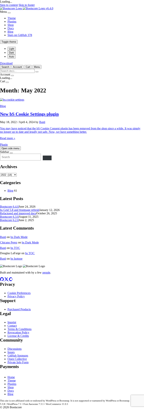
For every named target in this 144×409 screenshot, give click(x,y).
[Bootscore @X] (6, 280)
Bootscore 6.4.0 (9, 206)
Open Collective (17, 359)
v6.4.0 (49, 8)
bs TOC (15, 247)
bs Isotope (16, 258)
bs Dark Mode (19, 237)
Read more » (7, 138)
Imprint (12, 322)
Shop (11, 24)
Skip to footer (27, 5)
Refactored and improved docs (18, 213)
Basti (42, 122)
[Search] (47, 158)
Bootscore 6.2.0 (9, 220)
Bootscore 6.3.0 (9, 216)
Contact (12, 325)
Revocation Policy (18, 332)
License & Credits (18, 335)
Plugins (12, 21)
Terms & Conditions (20, 329)
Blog (10, 31)
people (46, 272)
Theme (12, 18)
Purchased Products (19, 309)
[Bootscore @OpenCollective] (11, 280)
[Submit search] (36, 71)
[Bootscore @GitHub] (2, 280)
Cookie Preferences (19, 293)
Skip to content (9, 5)
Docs (11, 28)
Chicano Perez (8, 242)
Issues (11, 352)
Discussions (15, 348)
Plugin (4, 144)
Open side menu (10, 148)
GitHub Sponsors (18, 355)
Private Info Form (18, 362)
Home (11, 377)
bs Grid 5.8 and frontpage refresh (19, 210)
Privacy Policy (16, 296)
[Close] (9, 12)
